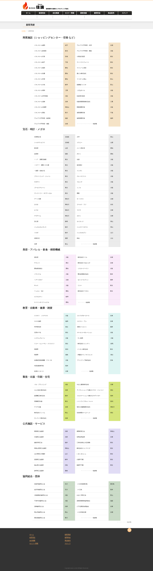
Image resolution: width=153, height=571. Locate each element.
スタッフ (68, 543)
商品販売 (68, 540)
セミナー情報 (33, 543)
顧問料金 (68, 537)
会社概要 (32, 540)
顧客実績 (68, 534)
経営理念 (32, 537)
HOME (24, 31)
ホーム (31, 534)
